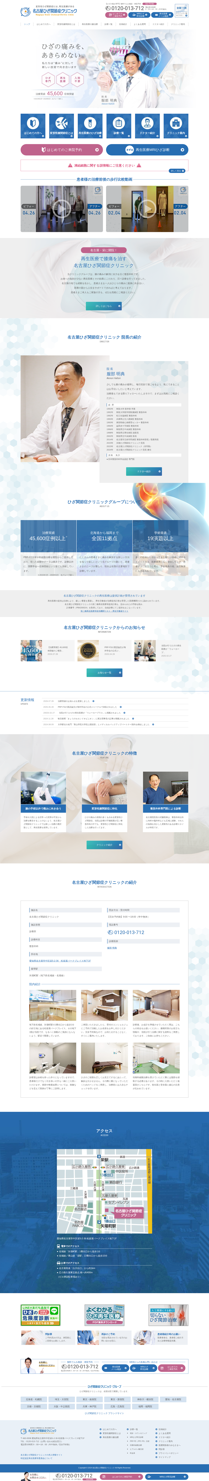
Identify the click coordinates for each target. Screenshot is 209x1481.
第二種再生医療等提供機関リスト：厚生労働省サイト (104, 611)
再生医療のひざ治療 (90, 133)
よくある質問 (140, 24)
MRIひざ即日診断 (136, 1437)
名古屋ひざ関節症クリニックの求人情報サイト (41, 1455)
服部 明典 (112, 948)
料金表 (132, 1453)
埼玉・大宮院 (62, 1399)
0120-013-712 (129, 932)
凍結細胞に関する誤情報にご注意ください (104, 165)
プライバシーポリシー (169, 1453)
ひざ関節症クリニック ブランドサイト (104, 1413)
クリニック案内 (178, 24)
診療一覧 (108, 24)
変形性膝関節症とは (66, 24)
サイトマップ (165, 1457)
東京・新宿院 (117, 1399)
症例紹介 (123, 24)
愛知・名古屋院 (173, 1399)
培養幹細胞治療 (136, 1445)
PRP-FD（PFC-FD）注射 (139, 1441)
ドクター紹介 (158, 24)
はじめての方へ (44, 24)
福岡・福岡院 (145, 1406)
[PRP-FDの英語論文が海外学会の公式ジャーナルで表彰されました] (88, 650)
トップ (27, 24)
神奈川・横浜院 (145, 1399)
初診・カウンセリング (138, 1433)
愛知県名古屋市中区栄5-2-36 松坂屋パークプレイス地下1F (60, 961)
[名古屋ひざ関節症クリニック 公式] (49, 10)
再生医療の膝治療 (90, 24)
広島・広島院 (117, 1406)
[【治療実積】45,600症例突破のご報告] (31, 650)
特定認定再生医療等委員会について (36, 1458)
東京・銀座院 (89, 1399)
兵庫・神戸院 (89, 1406)
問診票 (162, 1449)
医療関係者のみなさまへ (170, 1445)
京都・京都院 (34, 1406)
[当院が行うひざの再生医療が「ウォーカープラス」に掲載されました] (145, 650)
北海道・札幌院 (34, 1399)
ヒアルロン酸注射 (137, 1449)
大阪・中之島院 (62, 1406)
